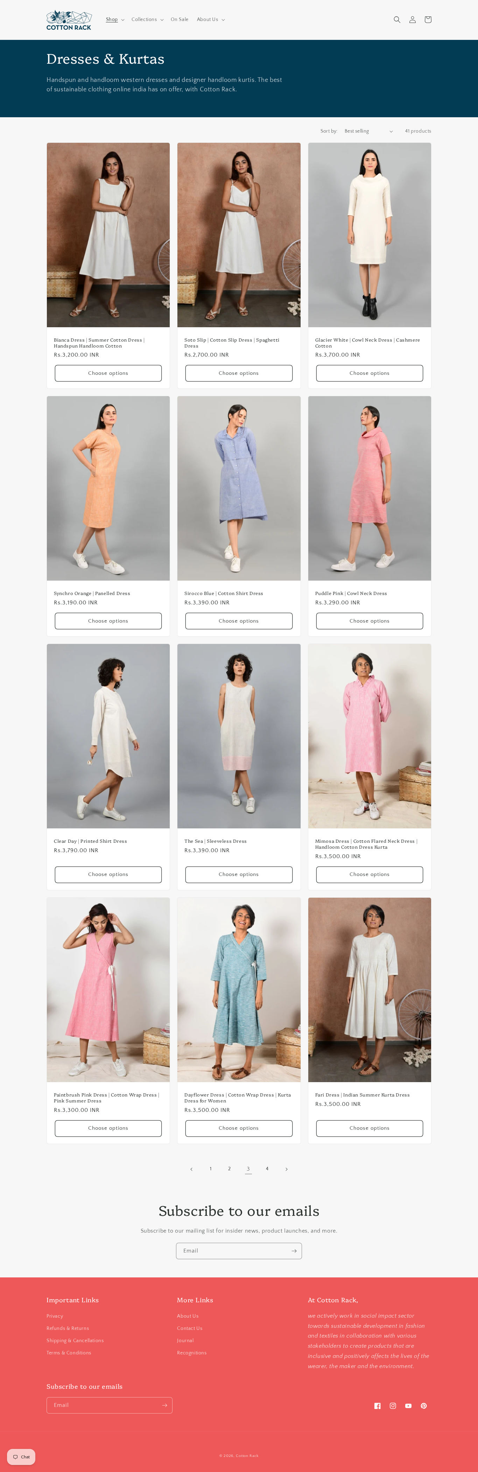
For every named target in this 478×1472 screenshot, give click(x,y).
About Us (187, 1316)
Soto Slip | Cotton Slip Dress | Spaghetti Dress (232, 343)
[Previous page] (191, 1169)
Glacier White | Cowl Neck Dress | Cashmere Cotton (367, 343)
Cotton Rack (247, 1456)
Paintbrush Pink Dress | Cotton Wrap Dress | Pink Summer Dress (107, 1097)
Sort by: (329, 131)
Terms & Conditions (69, 1353)
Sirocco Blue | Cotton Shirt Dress (223, 593)
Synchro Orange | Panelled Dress (92, 593)
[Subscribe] (294, 1251)
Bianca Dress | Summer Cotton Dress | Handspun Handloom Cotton (99, 343)
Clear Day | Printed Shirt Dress (90, 841)
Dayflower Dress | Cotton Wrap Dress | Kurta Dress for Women (237, 1097)
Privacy (55, 1316)
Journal (185, 1341)
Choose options (108, 373)
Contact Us (189, 1328)
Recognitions (191, 1353)
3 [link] (248, 1169)
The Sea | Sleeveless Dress (215, 841)
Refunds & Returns (68, 1328)
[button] (114, 19)
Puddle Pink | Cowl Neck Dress (351, 593)
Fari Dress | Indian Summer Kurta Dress (362, 1095)
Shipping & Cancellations (75, 1341)
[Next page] (286, 1169)
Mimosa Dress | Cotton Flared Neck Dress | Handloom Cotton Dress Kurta (366, 844)
